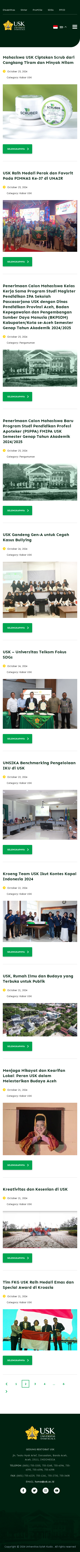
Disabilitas (9, 10)
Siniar (24, 10)
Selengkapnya (16, 149)
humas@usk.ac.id (44, 1481)
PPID (62, 10)
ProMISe (37, 10)
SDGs (51, 10)
